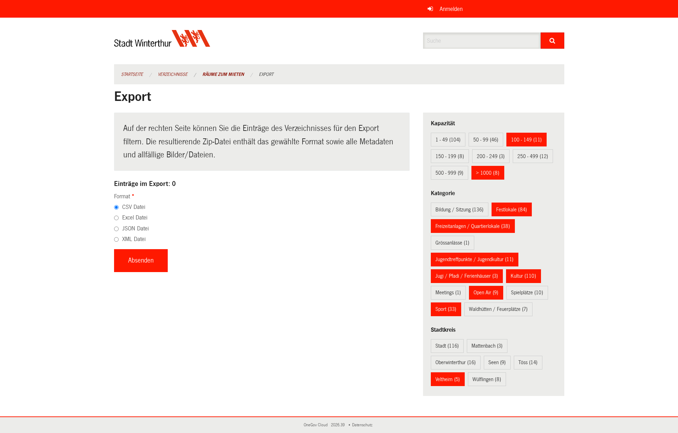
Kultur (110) (523, 276)
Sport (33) (445, 309)
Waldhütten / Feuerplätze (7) (498, 309)
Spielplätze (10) (527, 292)
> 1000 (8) (487, 173)
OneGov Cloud (317, 425)
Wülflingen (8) (486, 379)
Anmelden (451, 9)
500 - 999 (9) (449, 173)
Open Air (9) (486, 292)
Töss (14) (527, 362)
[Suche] (552, 40)
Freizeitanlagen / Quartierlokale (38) (472, 226)
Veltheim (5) (447, 379)
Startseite (132, 74)
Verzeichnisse (173, 74)
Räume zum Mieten (223, 74)
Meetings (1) (448, 292)
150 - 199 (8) (449, 156)
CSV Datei (133, 207)
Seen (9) (497, 362)
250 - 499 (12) (532, 156)
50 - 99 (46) (485, 140)
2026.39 (338, 425)
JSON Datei (135, 228)
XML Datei (133, 239)
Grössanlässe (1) (452, 243)
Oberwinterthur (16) (455, 362)
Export (266, 74)
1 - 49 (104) (447, 140)
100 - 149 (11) (526, 140)
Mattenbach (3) (486, 346)
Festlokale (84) (511, 209)
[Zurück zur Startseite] (162, 44)
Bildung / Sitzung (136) (459, 209)
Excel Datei (134, 218)
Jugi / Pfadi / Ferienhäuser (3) (466, 276)
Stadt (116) (447, 346)
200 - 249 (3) (491, 156)
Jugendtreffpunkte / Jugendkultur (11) (474, 259)
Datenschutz (363, 425)
